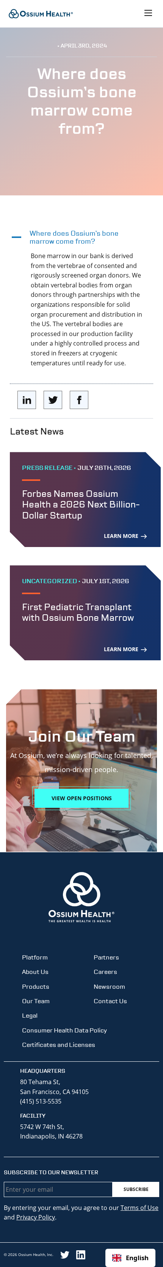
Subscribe (136, 1189)
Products (35, 986)
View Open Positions (82, 798)
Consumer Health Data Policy (64, 1030)
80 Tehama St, (40, 1082)
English (137, 1257)
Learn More (122, 535)
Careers (105, 971)
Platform (35, 957)
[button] (81, 237)
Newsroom (109, 986)
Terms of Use (139, 1208)
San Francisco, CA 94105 (54, 1092)
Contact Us (110, 1001)
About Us (35, 971)
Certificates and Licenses (58, 1044)
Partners (106, 957)
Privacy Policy (35, 1217)
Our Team (36, 1001)
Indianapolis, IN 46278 (51, 1136)
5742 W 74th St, (42, 1127)
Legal (30, 1015)
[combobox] (130, 1258)
